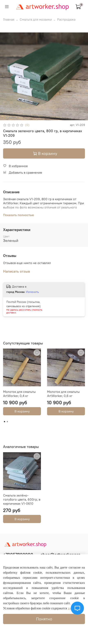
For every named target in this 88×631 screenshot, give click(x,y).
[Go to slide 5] (15, 117)
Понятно (44, 618)
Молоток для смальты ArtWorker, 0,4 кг (19, 394)
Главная (8, 19)
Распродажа (66, 19)
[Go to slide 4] (12, 117)
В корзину (22, 411)
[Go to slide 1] (3, 117)
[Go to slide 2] (6, 117)
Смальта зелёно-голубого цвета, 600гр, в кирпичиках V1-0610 (21, 499)
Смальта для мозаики (36, 19)
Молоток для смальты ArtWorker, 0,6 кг (63, 394)
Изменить (32, 292)
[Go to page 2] (7, 421)
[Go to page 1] (4, 421)
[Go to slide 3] (9, 117)
